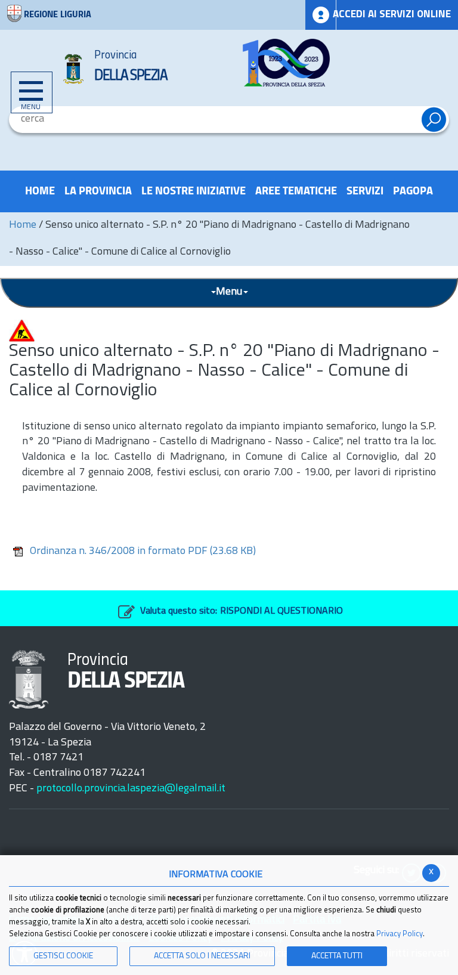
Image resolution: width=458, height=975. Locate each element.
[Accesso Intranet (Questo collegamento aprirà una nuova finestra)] (320, 15)
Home (22, 225)
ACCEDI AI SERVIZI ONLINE (392, 15)
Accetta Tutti (337, 956)
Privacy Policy (399, 934)
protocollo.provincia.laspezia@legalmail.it (130, 789)
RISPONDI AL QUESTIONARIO (281, 611)
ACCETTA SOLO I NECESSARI (202, 956)
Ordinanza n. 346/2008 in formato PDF (143, 551)
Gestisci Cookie (63, 956)
